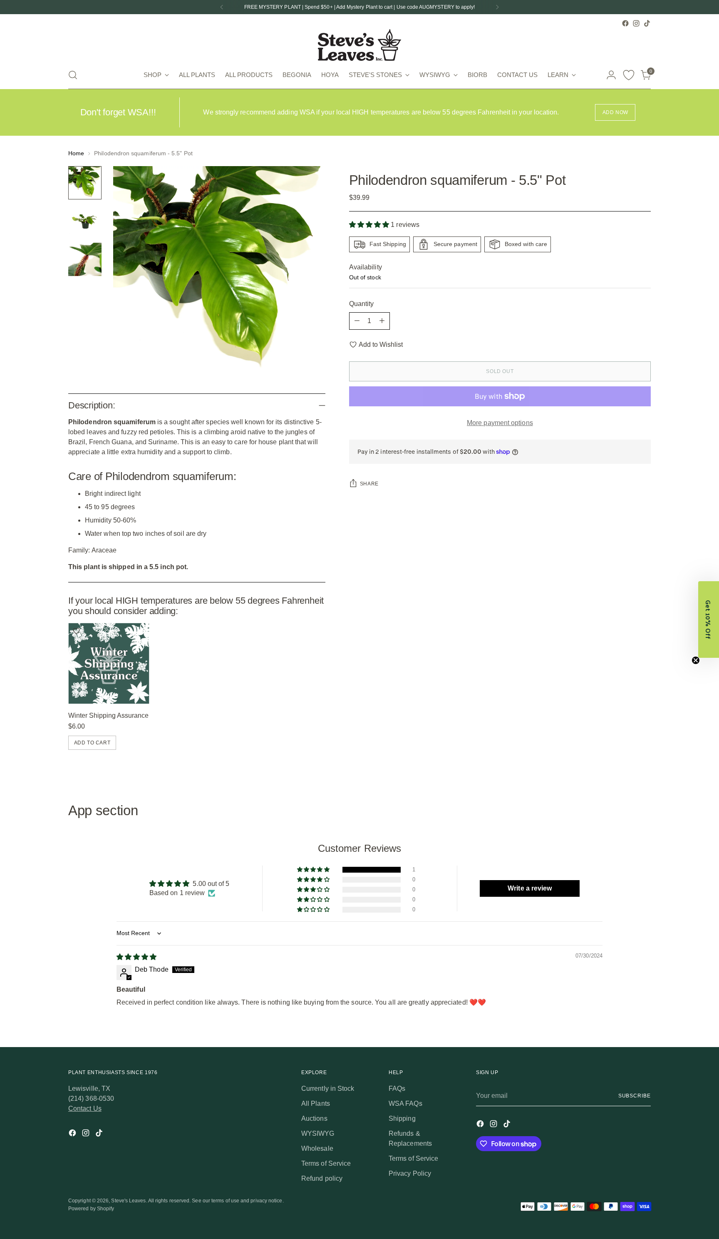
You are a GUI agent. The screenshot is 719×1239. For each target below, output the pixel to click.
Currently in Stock (327, 1088)
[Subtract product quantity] (357, 321)
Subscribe (634, 1096)
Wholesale (317, 1148)
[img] (136, 956)
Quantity (361, 303)
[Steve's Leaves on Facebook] (625, 23)
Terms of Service (326, 1163)
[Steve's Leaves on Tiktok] (647, 23)
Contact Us (85, 1108)
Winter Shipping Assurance (108, 715)
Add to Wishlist (381, 344)
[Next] (497, 7)
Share (369, 484)
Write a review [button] (530, 888)
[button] (370, 225)
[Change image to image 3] (85, 259)
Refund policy (321, 1178)
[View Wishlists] (628, 75)
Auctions (314, 1118)
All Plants (315, 1103)
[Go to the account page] (611, 75)
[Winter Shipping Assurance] (108, 663)
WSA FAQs (405, 1103)
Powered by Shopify (91, 1209)
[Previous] (222, 7)
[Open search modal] (72, 75)
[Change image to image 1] (85, 182)
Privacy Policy (410, 1173)
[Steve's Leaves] (359, 45)
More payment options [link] (500, 422)
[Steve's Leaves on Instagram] (636, 23)
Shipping (402, 1118)
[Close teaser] (696, 660)
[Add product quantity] (381, 321)
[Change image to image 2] (85, 221)
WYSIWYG (318, 1133)
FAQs (397, 1088)
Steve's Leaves (128, 1201)
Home (76, 153)
